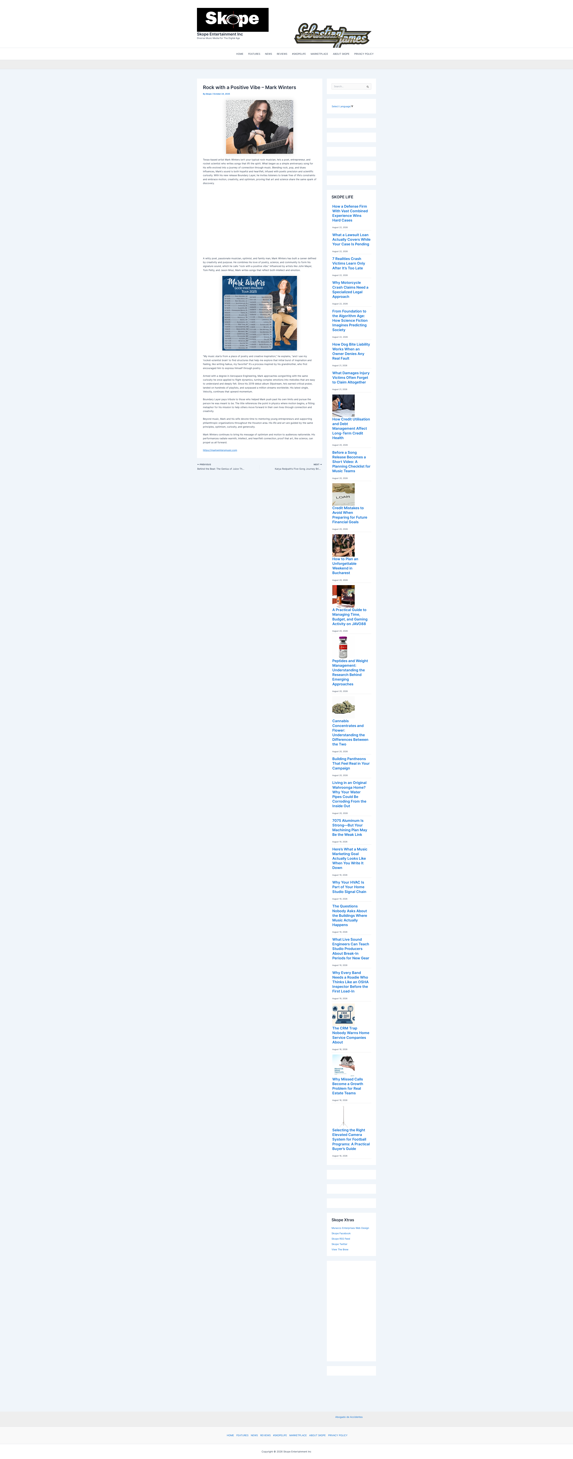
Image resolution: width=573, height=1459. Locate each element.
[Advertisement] (354, 1310)
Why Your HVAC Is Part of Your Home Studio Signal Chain (349, 887)
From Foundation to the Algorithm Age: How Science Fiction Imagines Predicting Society (350, 320)
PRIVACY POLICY (338, 1435)
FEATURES (242, 1435)
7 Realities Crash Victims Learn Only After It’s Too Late (348, 263)
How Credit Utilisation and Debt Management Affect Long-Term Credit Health (351, 428)
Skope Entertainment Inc (220, 34)
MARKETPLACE (298, 1435)
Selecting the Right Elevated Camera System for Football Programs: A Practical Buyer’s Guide (351, 1139)
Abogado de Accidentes (349, 1416)
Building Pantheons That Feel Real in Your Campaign (351, 763)
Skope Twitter (339, 1244)
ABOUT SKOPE (317, 1435)
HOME (230, 1435)
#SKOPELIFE (280, 1435)
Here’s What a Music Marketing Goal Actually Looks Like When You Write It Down (349, 858)
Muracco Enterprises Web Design (350, 1227)
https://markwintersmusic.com (220, 450)
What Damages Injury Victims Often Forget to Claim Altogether (351, 377)
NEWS (254, 1435)
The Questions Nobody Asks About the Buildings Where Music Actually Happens (349, 915)
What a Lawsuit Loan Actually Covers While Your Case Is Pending (351, 239)
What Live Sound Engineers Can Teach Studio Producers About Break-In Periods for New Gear (350, 948)
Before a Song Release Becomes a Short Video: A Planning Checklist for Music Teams (351, 461)
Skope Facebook (341, 1233)
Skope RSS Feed (341, 1238)
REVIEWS (265, 1435)
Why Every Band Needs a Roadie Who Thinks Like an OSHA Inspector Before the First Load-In (350, 982)
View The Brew (340, 1249)
